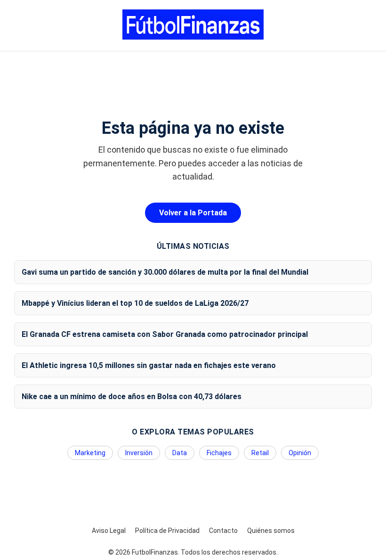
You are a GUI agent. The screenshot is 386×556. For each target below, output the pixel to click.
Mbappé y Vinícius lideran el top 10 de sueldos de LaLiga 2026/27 (135, 303)
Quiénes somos (271, 530)
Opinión (300, 453)
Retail (260, 453)
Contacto (223, 530)
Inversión (139, 453)
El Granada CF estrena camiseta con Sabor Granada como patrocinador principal (165, 334)
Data (179, 453)
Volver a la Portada (193, 212)
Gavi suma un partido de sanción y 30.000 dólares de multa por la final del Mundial (165, 272)
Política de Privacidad (167, 530)
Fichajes (219, 453)
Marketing (90, 453)
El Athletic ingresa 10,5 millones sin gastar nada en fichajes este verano (149, 365)
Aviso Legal (109, 530)
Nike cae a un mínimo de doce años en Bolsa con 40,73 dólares (131, 396)
